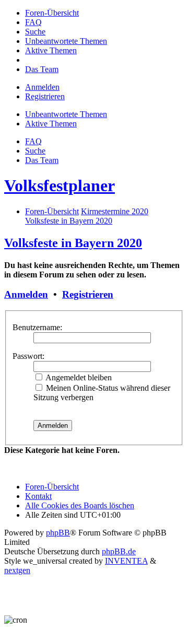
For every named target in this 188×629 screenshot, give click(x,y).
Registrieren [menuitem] (45, 96)
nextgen (17, 570)
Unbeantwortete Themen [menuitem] (66, 114)
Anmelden (26, 294)
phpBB (58, 532)
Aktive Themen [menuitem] (51, 123)
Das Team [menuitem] (41, 160)
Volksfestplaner (59, 185)
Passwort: (28, 356)
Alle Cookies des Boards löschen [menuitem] (79, 505)
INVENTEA (126, 560)
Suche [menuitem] (35, 150)
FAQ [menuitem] (33, 141)
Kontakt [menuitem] (38, 496)
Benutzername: (37, 327)
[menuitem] (52, 12)
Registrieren (87, 294)
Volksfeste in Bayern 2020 (73, 243)
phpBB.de (119, 551)
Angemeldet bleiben (78, 377)
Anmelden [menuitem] (42, 87)
